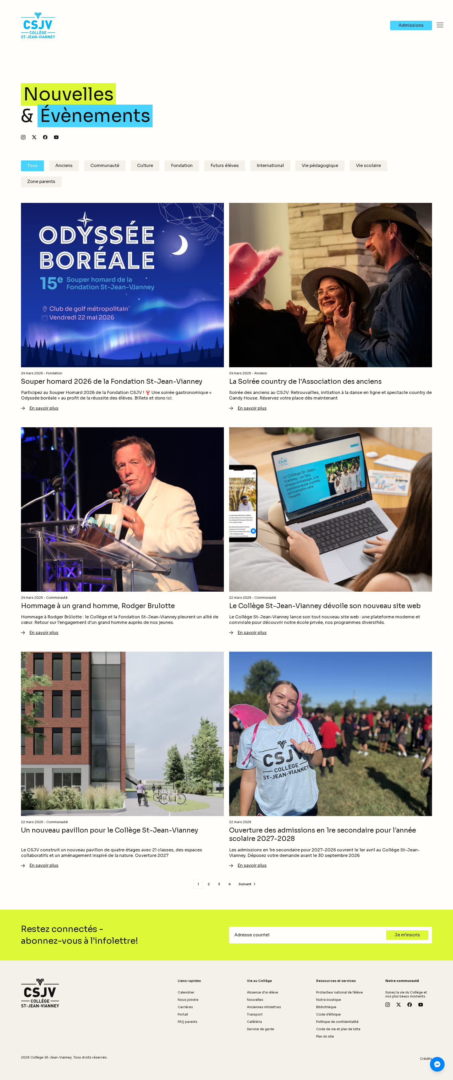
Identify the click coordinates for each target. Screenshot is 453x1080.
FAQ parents (187, 1022)
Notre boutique (328, 1000)
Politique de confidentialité (337, 1022)
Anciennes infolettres (264, 1007)
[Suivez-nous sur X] (34, 137)
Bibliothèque (326, 1007)
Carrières (185, 1007)
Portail (183, 1014)
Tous (32, 165)
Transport (255, 1014)
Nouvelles (255, 1000)
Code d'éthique (328, 1014)
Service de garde (260, 1029)
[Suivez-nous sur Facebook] (45, 137)
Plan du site (325, 1036)
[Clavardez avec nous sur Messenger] (437, 1064)
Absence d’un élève (262, 992)
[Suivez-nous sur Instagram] (23, 137)
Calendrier (186, 992)
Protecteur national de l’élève (339, 992)
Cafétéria (254, 1022)
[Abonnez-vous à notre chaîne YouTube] (56, 137)
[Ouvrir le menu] (440, 25)
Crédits (426, 1059)
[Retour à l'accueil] (40, 993)
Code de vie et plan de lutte (338, 1029)
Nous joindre (188, 1000)
